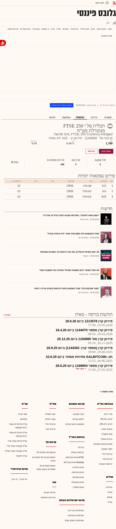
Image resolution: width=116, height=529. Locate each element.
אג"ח (110, 502)
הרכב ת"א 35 (106, 419)
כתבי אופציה (106, 449)
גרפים (94, 117)
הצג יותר (80, 368)
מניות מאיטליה (77, 482)
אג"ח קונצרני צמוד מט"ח (16, 451)
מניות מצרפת (78, 477)
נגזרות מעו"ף (106, 439)
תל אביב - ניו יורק (19, 479)
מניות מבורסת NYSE (75, 457)
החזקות (66, 117)
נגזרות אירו (107, 459)
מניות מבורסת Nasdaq (74, 462)
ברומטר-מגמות (105, 464)
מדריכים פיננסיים (48, 497)
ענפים (109, 497)
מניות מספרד (78, 487)
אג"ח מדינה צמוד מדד (17, 441)
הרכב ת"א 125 (106, 424)
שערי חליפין (50, 419)
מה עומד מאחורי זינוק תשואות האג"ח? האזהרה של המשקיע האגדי (69, 270)
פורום (52, 117)
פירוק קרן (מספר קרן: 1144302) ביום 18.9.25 (79, 348)
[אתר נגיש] (3, 43)
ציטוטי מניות (107, 429)
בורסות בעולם (77, 452)
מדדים (81, 447)
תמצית (107, 117)
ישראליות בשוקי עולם (74, 520)
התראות (91, 151)
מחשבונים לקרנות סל (45, 452)
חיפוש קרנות (78, 419)
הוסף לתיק (106, 151)
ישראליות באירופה (76, 515)
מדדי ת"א (108, 414)
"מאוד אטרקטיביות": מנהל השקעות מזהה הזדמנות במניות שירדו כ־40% (66, 288)
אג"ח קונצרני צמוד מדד (16, 446)
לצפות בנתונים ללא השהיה (61, 105)
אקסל (16, 162)
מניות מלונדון (78, 467)
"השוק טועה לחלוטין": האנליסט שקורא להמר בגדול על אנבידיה (71, 215)
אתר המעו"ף (107, 434)
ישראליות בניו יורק (76, 510)
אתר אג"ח (22, 414)
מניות (110, 492)
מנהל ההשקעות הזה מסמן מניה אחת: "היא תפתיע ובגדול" (73, 233)
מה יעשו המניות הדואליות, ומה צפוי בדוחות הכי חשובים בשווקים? (69, 252)
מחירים (109, 487)
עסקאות (80, 117)
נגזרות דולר (107, 454)
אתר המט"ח (50, 414)
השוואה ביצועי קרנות (75, 424)
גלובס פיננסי (96, 13)
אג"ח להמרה (21, 456)
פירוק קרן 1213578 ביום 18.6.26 (89, 321)
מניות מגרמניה (78, 472)
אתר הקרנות (78, 414)
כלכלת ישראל (49, 492)
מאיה (7, 315)
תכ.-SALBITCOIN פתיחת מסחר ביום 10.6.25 (79, 357)
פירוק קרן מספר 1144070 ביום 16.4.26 (84, 330)
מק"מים (23, 419)
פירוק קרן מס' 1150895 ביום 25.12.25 (85, 339)
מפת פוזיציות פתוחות (102, 444)
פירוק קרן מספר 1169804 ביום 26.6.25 (84, 365)
